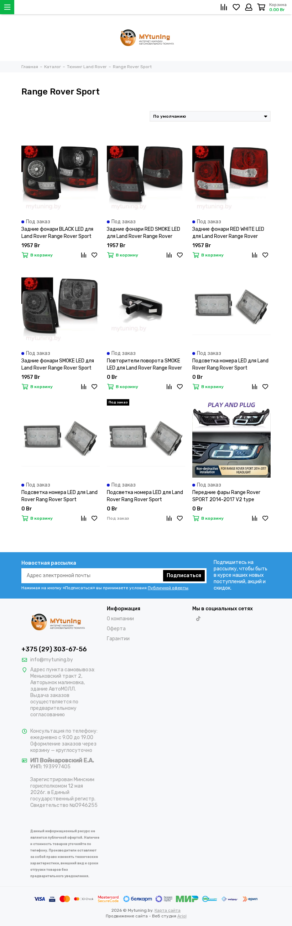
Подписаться (184, 576)
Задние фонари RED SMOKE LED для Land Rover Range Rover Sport (143, 233)
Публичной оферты (168, 587)
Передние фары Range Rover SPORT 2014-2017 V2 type (226, 496)
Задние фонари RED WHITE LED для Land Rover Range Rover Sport (228, 233)
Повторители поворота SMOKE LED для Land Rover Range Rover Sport (144, 365)
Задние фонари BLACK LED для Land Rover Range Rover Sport (57, 232)
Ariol (182, 916)
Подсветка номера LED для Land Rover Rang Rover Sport (230, 364)
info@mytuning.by (51, 660)
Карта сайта (168, 910)
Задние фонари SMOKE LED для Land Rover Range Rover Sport (57, 364)
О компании (120, 619)
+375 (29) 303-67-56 (54, 649)
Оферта (116, 629)
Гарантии (118, 639)
